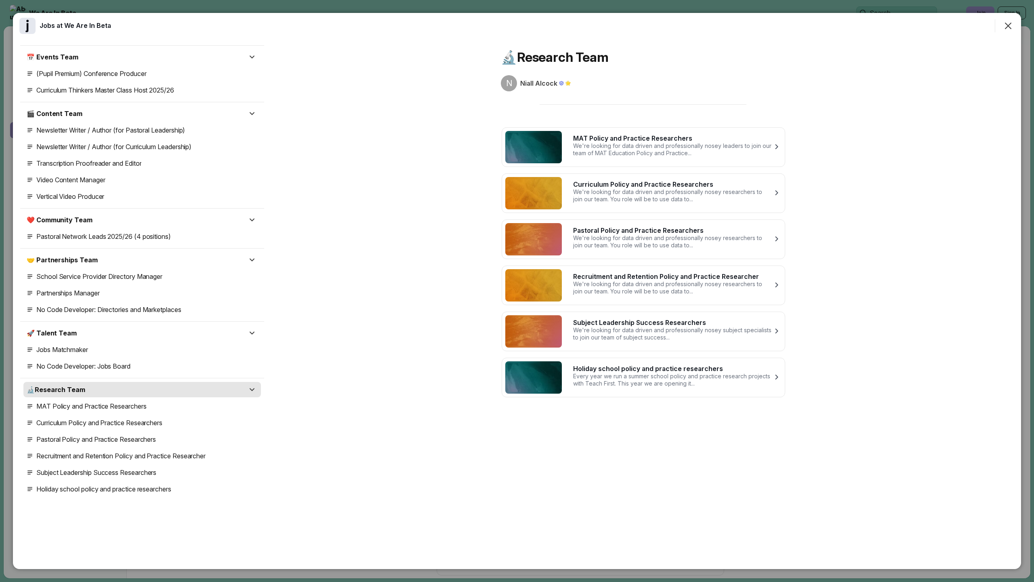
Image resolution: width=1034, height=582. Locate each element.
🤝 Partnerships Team (62, 260)
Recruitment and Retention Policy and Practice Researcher (121, 456)
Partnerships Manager (68, 293)
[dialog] (517, 291)
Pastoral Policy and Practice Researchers (96, 439)
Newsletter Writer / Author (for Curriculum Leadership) (113, 147)
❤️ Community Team (59, 220)
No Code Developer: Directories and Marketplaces (108, 310)
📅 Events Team (52, 57)
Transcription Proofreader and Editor (88, 163)
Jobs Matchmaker (62, 350)
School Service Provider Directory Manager (99, 276)
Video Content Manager (70, 180)
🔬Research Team (56, 390)
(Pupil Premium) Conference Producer (91, 74)
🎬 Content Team (54, 114)
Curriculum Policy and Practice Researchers (99, 423)
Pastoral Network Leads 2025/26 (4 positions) (103, 236)
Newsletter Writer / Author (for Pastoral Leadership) (110, 130)
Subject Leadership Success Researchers (96, 472)
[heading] (75, 25)
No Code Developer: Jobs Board (83, 366)
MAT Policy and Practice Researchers (91, 406)
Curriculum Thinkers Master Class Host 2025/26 (105, 90)
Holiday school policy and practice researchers (103, 489)
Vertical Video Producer (70, 196)
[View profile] (27, 26)
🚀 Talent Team (52, 333)
